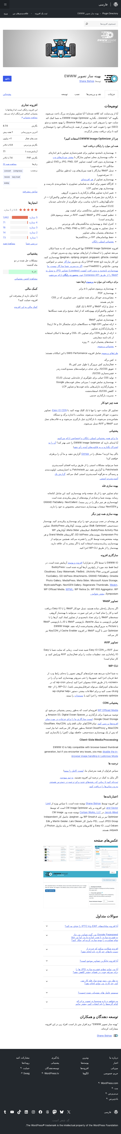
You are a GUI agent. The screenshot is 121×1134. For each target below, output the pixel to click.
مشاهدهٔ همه (9, 243)
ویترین (85, 1057)
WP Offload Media (108, 710)
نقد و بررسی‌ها (93, 94)
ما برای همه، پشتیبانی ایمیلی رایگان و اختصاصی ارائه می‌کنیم (88, 438)
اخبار (115, 1062)
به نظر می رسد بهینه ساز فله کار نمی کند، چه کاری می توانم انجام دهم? (99, 982)
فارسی (107, 1112)
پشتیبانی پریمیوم (106, 346)
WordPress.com (108, 1083)
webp (6, 183)
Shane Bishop (86, 81)
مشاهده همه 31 (10, 164)
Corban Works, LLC (90, 812)
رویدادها (26, 1062)
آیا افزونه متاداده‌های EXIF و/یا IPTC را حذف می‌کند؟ (91, 926)
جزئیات (111, 94)
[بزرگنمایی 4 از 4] (114, 874)
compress (17, 171)
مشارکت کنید (23, 1057)
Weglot (113, 584)
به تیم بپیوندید (66, 777)
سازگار (67, 261)
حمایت (25, 1068)
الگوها (86, 1073)
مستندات (78, 695)
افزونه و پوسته (75, 562)
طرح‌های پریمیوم (110, 353)
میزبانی (114, 1068)
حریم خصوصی (111, 1073)
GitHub (85, 453)
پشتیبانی (7, 94)
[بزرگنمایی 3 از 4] (62, 849)
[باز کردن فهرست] (4, 4)
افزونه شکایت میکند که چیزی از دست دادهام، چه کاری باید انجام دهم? (99, 950)
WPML (69, 589)
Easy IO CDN (59, 410)
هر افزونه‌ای (87, 179)
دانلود (7, 78)
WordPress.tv (50, 1073)
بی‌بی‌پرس (111, 1093)
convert (7, 171)
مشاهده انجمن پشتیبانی (25, 278)
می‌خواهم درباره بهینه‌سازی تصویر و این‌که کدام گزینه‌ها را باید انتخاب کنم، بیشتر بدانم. (96, 1002)
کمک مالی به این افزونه (25, 306)
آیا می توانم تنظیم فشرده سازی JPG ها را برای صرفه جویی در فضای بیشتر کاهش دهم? (95, 971)
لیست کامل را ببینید (74, 770)
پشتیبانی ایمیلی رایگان (103, 241)
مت (114, 1088)
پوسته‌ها (85, 1062)
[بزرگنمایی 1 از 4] (114, 849)
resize (7, 177)
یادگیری (55, 1057)
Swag (25, 1073)
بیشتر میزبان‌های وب (63, 157)
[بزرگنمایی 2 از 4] (88, 849)
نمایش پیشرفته (30, 191)
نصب (77, 94)
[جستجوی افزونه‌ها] (87, 24)
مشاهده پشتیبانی (30, 117)
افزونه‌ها (84, 1068)
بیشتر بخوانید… (97, 593)
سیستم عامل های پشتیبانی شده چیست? (98, 992)
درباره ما (113, 1057)
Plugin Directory (110, 13)
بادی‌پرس (112, 1098)
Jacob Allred (111, 812)
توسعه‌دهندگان (52, 1068)
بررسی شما (31, 243)
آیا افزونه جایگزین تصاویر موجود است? (99, 961)
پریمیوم (89, 281)
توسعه (64, 94)
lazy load (16, 177)
